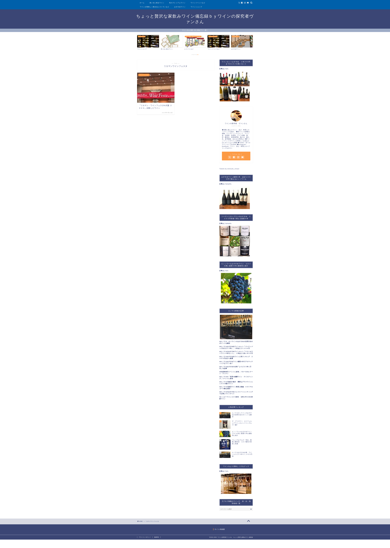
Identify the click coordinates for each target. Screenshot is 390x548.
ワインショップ (196, 7)
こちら (226, 68)
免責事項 (156, 537)
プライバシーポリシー (145, 537)
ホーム (142, 3)
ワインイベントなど (198, 3)
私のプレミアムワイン (177, 3)
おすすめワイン (180, 7)
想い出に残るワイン (157, 3)
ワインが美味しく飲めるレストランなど (154, 7)
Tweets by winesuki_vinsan (229, 169)
